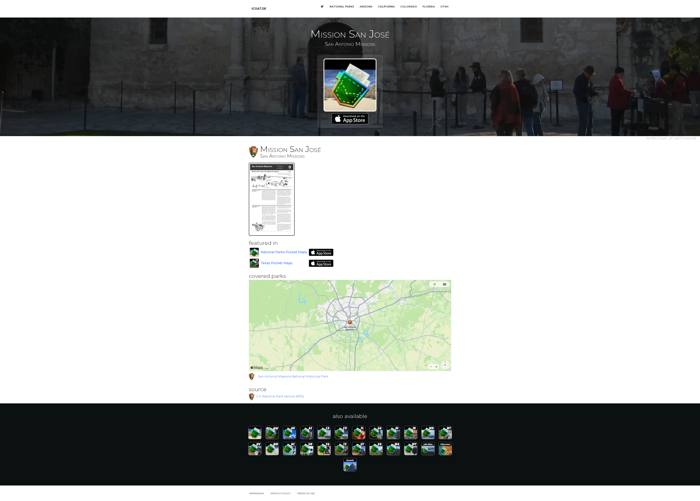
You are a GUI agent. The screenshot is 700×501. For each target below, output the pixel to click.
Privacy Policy (280, 493)
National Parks (342, 6)
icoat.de (259, 8)
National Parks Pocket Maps (284, 252)
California (386, 6)
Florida (429, 6)
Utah (444, 6)
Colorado (408, 6)
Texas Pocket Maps (276, 263)
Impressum (256, 493)
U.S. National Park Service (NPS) (280, 396)
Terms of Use (306, 493)
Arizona (366, 6)
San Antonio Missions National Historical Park (293, 376)
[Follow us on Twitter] (322, 6)
